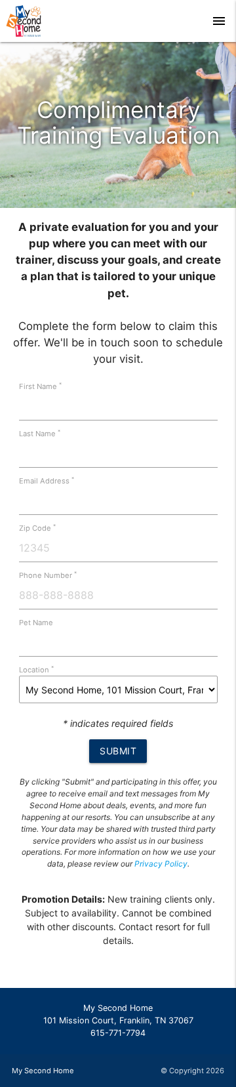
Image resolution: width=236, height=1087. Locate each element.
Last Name (39, 433)
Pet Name (36, 622)
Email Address (46, 480)
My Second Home (43, 1070)
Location (36, 669)
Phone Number (48, 575)
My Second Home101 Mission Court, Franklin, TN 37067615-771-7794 (118, 1020)
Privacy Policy (160, 864)
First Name (40, 386)
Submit (118, 750)
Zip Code (37, 528)
